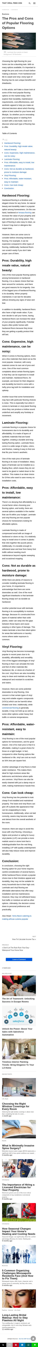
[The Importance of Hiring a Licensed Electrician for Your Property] (19, 1168)
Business (15, 9)
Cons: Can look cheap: (13, 185)
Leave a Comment (19, 959)
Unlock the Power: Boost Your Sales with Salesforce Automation (17, 1032)
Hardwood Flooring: (12, 143)
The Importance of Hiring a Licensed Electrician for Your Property (18, 1187)
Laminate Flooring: (12, 159)
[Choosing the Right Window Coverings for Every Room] (19, 1087)
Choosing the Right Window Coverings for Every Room (15, 1106)
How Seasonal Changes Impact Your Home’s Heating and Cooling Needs (18, 1231)
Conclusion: (9, 188)
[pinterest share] (16, 1345)
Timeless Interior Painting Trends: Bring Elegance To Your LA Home (18, 1065)
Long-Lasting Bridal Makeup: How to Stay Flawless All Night (15, 1318)
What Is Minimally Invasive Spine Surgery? (18, 1147)
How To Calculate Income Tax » (24, 939)
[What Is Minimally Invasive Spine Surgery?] (19, 1129)
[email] (9, 1345)
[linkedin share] (22, 1345)
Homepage (5, 9)
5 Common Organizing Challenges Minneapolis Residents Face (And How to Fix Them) (17, 1274)
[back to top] (33, 1338)
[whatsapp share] (28, 1345)
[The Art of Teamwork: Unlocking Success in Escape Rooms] (19, 986)
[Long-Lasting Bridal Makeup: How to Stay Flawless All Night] (19, 1298)
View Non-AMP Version (25, 1338)
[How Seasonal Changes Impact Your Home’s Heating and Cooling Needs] (19, 1212)
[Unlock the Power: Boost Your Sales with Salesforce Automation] (19, 1016)
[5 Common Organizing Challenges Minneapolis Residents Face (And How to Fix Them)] (19, 1254)
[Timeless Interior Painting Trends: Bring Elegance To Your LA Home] (19, 1049)
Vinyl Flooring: (10, 175)
